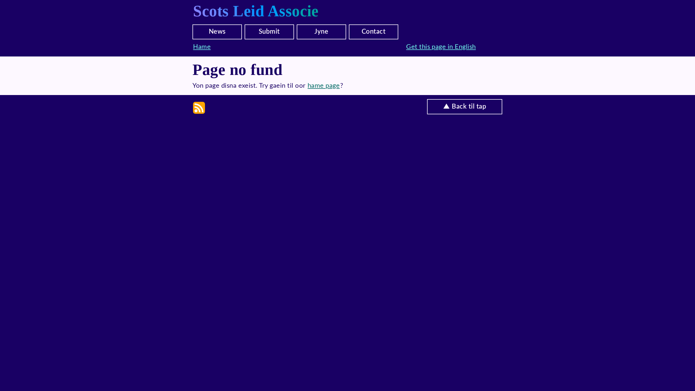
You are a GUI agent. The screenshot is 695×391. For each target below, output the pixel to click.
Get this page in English (441, 47)
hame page (324, 86)
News (217, 32)
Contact (374, 32)
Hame (202, 47)
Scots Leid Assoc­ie (256, 11)
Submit (269, 32)
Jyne (321, 32)
